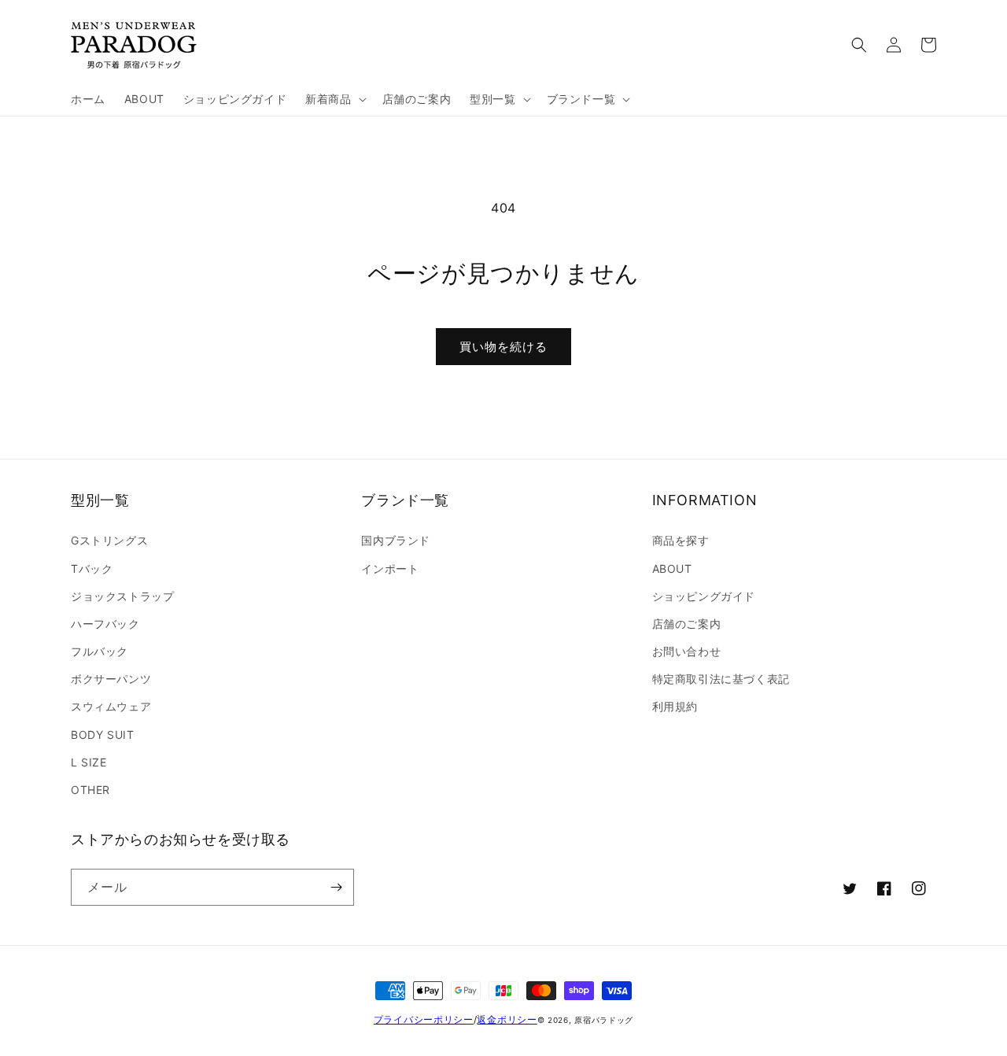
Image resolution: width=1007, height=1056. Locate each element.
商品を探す (681, 540)
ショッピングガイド (703, 596)
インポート (390, 568)
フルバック (99, 651)
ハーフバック (105, 623)
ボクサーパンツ (111, 678)
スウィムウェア (111, 706)
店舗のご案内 (686, 623)
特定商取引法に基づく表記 (721, 678)
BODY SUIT (102, 734)
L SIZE (89, 762)
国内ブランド (395, 540)
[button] (334, 99)
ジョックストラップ (122, 596)
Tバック (92, 568)
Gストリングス (109, 540)
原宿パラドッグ (603, 1020)
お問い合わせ (686, 651)
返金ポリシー (507, 1019)
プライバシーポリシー (424, 1019)
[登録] (336, 887)
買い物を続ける (503, 346)
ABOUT (672, 568)
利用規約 (675, 706)
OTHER (90, 789)
